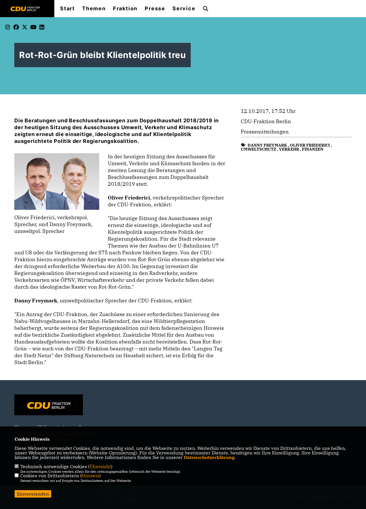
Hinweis (90, 475)
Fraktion (125, 8)
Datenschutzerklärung (209, 457)
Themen (94, 8)
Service (184, 8)
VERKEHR (289, 149)
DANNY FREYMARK (267, 145)
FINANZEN (312, 149)
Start (67, 8)
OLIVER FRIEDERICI (310, 145)
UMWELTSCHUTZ (258, 149)
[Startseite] (48, 405)
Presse (155, 8)
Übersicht (100, 466)
